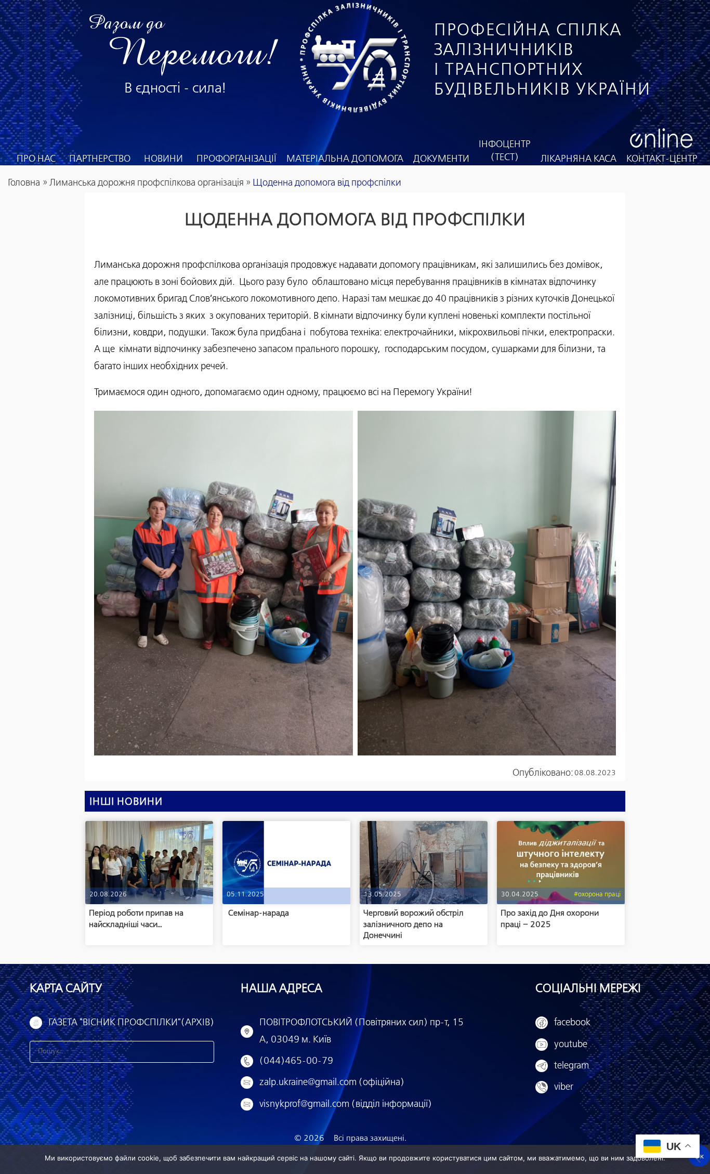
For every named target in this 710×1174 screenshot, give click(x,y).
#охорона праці (597, 894)
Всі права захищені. (370, 1138)
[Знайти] (203, 1052)
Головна (24, 183)
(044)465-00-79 (296, 1061)
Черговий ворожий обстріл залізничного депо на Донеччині (413, 924)
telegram (571, 1066)
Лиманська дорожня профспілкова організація (146, 183)
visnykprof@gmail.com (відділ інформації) (345, 1104)
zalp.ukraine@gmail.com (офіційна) (331, 1082)
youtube (570, 1044)
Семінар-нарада (257, 913)
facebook (572, 1022)
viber (563, 1087)
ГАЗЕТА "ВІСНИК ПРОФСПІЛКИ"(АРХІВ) (131, 1022)
